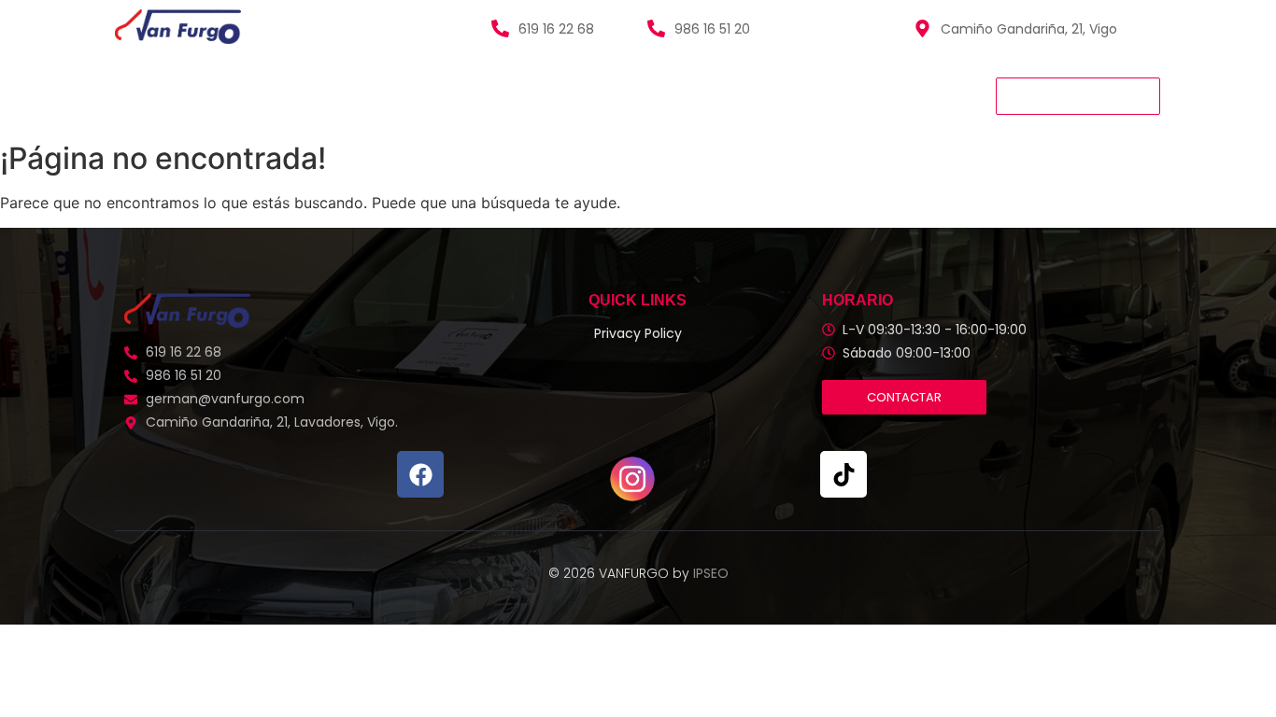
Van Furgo (156, 95)
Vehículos (256, 95)
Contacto (589, 95)
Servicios (351, 95)
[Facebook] (420, 474)
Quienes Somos (468, 95)
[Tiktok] (843, 474)
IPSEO (711, 573)
